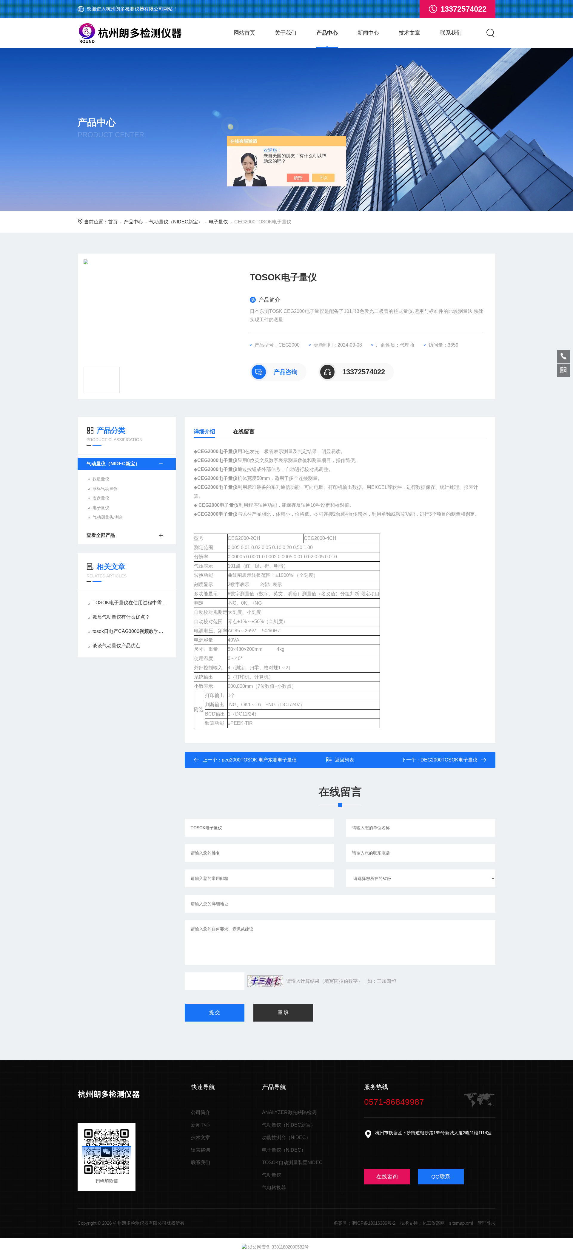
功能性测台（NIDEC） (286, 1137)
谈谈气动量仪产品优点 (116, 645)
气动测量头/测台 (108, 517)
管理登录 (486, 1223)
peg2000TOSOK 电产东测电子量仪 (259, 759)
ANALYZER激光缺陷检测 (289, 1112)
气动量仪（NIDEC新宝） (176, 221)
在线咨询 (387, 1177)
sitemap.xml (461, 1223)
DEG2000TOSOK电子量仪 (449, 759)
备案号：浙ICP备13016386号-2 (364, 1223)
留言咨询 (200, 1150)
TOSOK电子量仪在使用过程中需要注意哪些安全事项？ (130, 602)
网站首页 (244, 33)
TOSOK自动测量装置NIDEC (292, 1162)
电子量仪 (218, 221)
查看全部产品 (101, 535)
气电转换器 (274, 1187)
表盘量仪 (101, 498)
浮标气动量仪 (105, 488)
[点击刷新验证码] (265, 981)
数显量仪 (101, 479)
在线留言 (244, 432)
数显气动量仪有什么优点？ (121, 616)
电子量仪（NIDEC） (284, 1150)
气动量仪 (271, 1175)
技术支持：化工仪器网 (422, 1223)
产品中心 (327, 33)
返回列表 (344, 759)
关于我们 (285, 33)
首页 (113, 221)
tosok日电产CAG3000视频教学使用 (130, 631)
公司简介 (200, 1112)
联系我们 (451, 33)
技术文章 (409, 33)
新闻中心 (368, 33)
